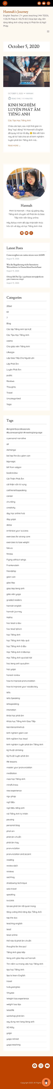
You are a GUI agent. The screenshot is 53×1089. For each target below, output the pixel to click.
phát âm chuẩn (14, 837)
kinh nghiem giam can (17, 733)
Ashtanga (11, 450)
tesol (9, 929)
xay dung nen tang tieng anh (20, 1021)
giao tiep (11, 582)
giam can (11, 577)
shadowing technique (17, 883)
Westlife (10, 1010)
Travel (10, 392)
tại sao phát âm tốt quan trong (21, 906)
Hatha (9, 617)
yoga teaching (14, 1044)
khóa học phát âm (15, 715)
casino (10, 341)
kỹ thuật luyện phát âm (18, 756)
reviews (10, 871)
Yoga (9, 404)
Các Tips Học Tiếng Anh (19, 120)
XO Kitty (10, 1027)
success (10, 900)
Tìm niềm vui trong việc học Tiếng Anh (25, 964)
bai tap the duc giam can (18, 455)
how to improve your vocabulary (22, 686)
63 (8, 312)
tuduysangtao (13, 987)
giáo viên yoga (14, 594)
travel (9, 981)
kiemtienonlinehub (15, 727)
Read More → (14, 145)
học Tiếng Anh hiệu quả (18, 640)
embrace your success (17, 530)
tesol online (12, 935)
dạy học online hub (16, 513)
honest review (13, 675)
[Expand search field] (5, 3)
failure (10, 548)
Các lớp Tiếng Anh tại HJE (19, 329)
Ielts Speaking (13, 698)
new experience (14, 790)
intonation (11, 709)
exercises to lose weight (18, 542)
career (10, 496)
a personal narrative (16, 438)
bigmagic (11, 461)
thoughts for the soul (16, 946)
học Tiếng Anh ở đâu (16, 646)
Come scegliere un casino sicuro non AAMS (26, 255)
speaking (11, 894)
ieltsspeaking (13, 704)
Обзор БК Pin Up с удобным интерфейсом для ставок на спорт (25, 277)
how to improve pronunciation (21, 681)
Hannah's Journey (15, 12)
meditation (12, 773)
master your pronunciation (19, 767)
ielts (8, 692)
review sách (12, 865)
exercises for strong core (18, 536)
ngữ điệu (11, 802)
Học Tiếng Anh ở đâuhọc (18, 652)
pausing (10, 819)
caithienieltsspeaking (16, 490)
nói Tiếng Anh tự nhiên (17, 813)
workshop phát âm (15, 1016)
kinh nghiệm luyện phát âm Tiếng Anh (25, 744)
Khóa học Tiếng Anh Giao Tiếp (21, 721)
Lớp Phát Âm (13, 364)
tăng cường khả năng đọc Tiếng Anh (24, 912)
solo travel (12, 889)
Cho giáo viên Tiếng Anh (18, 346)
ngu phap (11, 796)
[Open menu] (48, 31)
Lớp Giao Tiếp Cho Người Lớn (20, 358)
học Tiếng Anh (13, 634)
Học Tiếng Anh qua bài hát (19, 657)
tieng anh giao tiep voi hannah (21, 958)
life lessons (12, 761)
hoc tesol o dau (14, 623)
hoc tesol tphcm (14, 629)
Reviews (10, 381)
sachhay (11, 877)
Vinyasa (10, 992)
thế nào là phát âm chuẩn (19, 940)
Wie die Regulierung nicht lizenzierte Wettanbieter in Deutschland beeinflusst (24, 265)
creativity (11, 507)
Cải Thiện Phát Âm (15, 478)
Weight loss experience (18, 998)
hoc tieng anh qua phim (18, 663)
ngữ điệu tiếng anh (16, 808)
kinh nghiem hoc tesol (17, 738)
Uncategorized (14, 398)
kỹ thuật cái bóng (15, 750)
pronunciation (13, 848)
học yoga (11, 669)
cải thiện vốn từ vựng (16, 484)
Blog (9, 323)
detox (9, 525)
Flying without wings (16, 559)
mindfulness (12, 785)
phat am (11, 831)
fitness (10, 554)
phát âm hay (13, 842)
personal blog (13, 825)
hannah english (14, 605)
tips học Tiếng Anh (15, 969)
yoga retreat (13, 1039)
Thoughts (11, 387)
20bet (9, 306)
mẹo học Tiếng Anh (16, 779)
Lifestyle (10, 352)
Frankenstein (13, 565)
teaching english (14, 923)
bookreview (12, 473)
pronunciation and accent (19, 854)
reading (10, 860)
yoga (9, 1033)
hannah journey (14, 611)
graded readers (14, 600)
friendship (11, 571)
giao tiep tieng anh (15, 588)
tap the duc (12, 917)
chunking (11, 502)
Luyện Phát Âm (14, 369)
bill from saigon (14, 467)
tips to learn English (16, 975)
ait (8, 444)
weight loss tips (14, 1004)
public (9, 375)
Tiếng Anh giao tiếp (16, 952)
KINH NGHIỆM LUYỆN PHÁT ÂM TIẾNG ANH (24, 110)
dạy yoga (11, 519)
